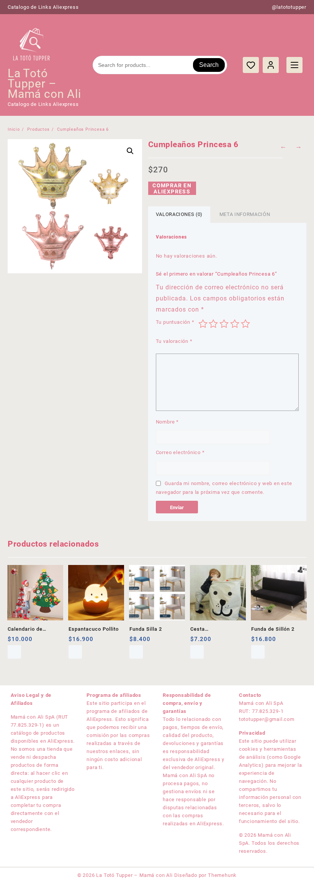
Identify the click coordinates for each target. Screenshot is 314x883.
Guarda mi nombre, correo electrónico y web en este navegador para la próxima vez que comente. (224, 487)
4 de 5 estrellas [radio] (234, 323)
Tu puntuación (175, 322)
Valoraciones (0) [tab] (179, 214)
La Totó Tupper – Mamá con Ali (44, 84)
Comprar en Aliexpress (171, 188)
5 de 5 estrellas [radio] (245, 323)
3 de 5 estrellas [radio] (224, 323)
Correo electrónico (180, 452)
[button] (130, 151)
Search (209, 65)
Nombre (167, 422)
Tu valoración (174, 341)
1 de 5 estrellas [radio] (203, 323)
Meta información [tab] (244, 214)
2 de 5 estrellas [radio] (213, 323)
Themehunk (222, 875)
